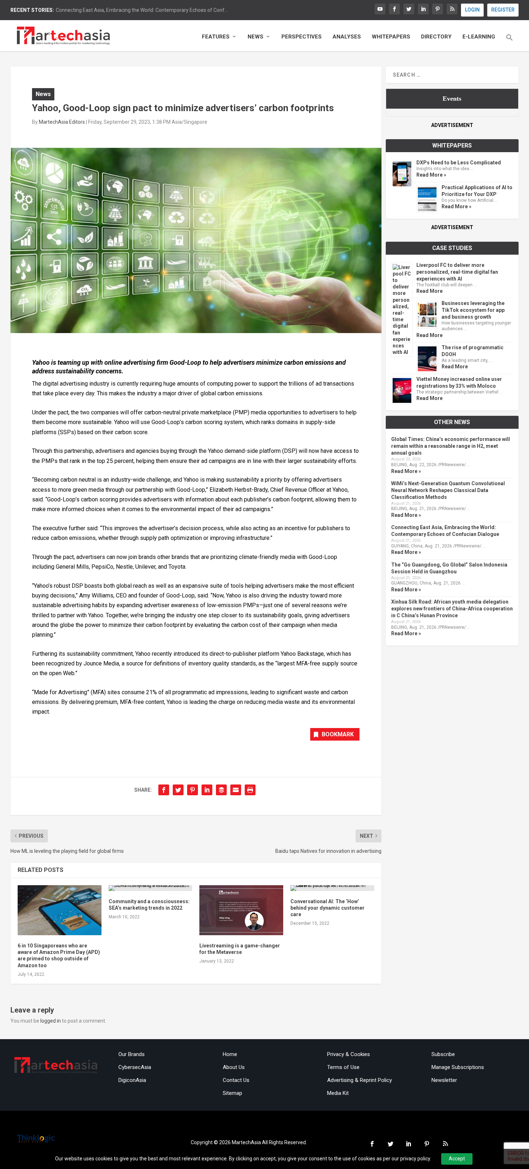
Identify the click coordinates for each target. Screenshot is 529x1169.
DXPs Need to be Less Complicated (458, 162)
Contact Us (236, 1080)
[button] (509, 42)
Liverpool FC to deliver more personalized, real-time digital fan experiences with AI (457, 272)
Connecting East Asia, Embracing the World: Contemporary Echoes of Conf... (142, 10)
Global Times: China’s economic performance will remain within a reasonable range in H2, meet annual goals (450, 446)
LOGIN (472, 10)
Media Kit (338, 1093)
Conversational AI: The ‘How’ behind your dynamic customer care (327, 908)
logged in (50, 1021)
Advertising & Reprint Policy (359, 1080)
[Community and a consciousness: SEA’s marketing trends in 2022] (151, 888)
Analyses (347, 37)
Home (230, 1054)
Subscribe (443, 1054)
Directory (436, 37)
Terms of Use (343, 1067)
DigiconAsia (132, 1080)
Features (216, 37)
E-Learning (478, 37)
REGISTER (503, 10)
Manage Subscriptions (457, 1067)
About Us (234, 1067)
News (255, 37)
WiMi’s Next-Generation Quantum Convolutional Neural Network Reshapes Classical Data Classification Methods (448, 490)
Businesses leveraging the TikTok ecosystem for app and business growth (473, 310)
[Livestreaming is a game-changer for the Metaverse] (241, 910)
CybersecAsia (134, 1067)
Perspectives (301, 37)
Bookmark (338, 734)
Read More (429, 291)
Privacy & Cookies (348, 1054)
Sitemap (232, 1093)
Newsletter (444, 1080)
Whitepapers (391, 37)
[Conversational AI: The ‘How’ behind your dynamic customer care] (332, 888)
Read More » (431, 175)
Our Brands (131, 1054)
